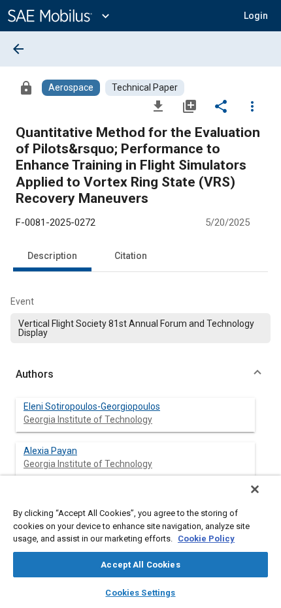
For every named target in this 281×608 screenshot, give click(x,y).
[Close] (255, 489)
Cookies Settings (140, 593)
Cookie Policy (206, 538)
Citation (130, 256)
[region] (140, 542)
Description (52, 256)
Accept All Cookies (140, 565)
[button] (140, 374)
